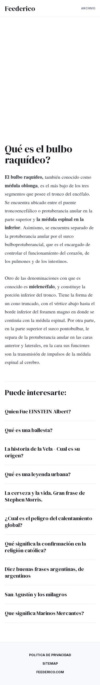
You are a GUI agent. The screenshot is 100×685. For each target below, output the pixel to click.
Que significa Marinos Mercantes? (44, 613)
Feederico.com (50, 672)
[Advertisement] (50, 82)
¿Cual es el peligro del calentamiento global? (48, 522)
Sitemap (50, 663)
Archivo (88, 8)
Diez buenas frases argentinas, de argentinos (44, 572)
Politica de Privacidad (50, 655)
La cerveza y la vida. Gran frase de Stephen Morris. (45, 496)
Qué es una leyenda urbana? (38, 474)
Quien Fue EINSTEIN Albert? (38, 411)
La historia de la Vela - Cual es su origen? (42, 452)
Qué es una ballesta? (29, 430)
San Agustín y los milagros (36, 594)
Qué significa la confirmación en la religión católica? (45, 547)
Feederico (20, 8)
